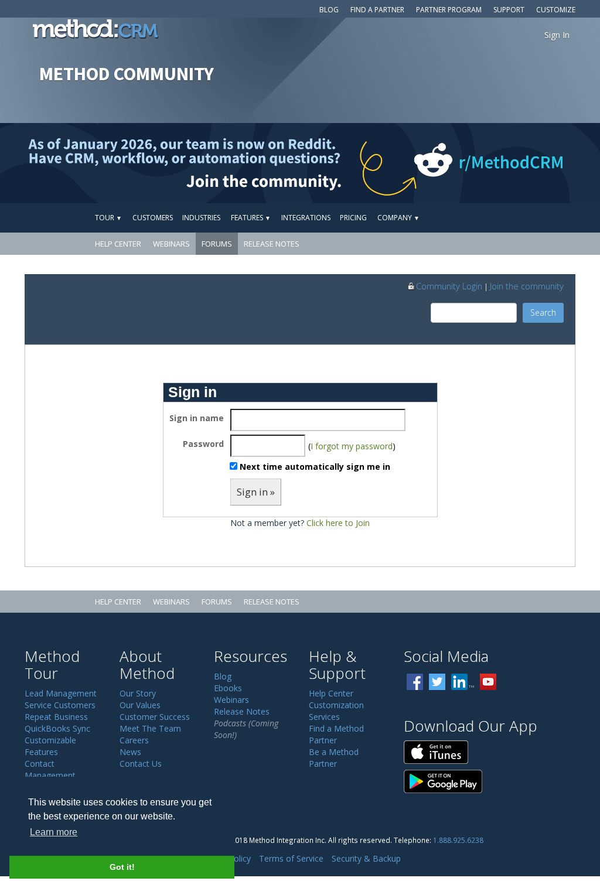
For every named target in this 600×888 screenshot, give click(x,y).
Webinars (171, 243)
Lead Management (61, 693)
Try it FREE (520, 218)
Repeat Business (56, 716)
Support (508, 10)
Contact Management (50, 769)
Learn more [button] (53, 832)
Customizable (50, 740)
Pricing (353, 218)
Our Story (138, 693)
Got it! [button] (122, 867)
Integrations (305, 218)
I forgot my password (352, 446)
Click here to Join (338, 522)
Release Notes (271, 243)
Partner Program (449, 10)
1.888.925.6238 (458, 840)
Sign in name (196, 417)
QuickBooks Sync (57, 728)
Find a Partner (377, 10)
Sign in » (256, 491)
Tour (108, 218)
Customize (555, 10)
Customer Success (155, 716)
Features (251, 218)
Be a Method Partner (334, 757)
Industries (201, 218)
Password (203, 443)
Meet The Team (150, 728)
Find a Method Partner (336, 734)
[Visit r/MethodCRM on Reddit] (534, 163)
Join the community (527, 286)
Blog (329, 10)
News (130, 751)
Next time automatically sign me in (315, 466)
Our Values (140, 705)
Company (398, 218)
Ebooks (228, 688)
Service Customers (60, 705)
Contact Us (141, 763)
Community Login (449, 286)
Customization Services (336, 710)
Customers (152, 218)
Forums (217, 243)
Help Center (118, 243)
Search (543, 312)
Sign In (557, 34)
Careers (134, 740)
